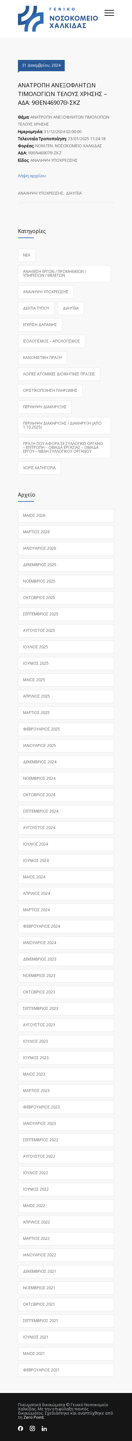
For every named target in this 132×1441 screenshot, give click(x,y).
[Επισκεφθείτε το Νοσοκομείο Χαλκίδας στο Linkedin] (44, 1428)
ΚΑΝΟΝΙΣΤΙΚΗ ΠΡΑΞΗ (42, 357)
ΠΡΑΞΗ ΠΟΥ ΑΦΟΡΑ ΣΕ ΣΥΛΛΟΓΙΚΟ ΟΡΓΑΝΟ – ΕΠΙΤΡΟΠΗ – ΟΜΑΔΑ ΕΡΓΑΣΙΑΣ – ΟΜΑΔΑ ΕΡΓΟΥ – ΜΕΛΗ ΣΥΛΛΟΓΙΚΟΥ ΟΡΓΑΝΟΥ (63, 447)
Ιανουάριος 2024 (39, 942)
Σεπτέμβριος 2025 (40, 614)
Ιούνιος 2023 (36, 1057)
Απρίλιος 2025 (36, 696)
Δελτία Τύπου (36, 308)
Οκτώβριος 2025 (39, 597)
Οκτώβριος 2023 (39, 992)
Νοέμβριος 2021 (39, 1288)
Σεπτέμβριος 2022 (40, 1140)
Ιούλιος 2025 (35, 647)
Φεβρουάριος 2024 (41, 926)
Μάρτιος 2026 (36, 532)
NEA (26, 255)
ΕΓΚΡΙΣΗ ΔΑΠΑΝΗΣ (40, 324)
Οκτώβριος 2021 (39, 1304)
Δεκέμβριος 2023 (39, 959)
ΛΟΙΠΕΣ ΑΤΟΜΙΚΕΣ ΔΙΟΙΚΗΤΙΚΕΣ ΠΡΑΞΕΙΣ (59, 374)
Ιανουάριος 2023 (39, 1123)
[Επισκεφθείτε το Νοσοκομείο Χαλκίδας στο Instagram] (32, 1428)
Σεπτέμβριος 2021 (40, 1320)
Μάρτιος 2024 (36, 910)
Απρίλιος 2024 (36, 893)
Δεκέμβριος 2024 (39, 762)
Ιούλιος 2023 (35, 1041)
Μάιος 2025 (34, 679)
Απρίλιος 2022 (36, 1222)
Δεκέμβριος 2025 (39, 564)
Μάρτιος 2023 (36, 1090)
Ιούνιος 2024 (36, 860)
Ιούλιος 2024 (35, 844)
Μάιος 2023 (34, 1074)
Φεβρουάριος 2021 (41, 1370)
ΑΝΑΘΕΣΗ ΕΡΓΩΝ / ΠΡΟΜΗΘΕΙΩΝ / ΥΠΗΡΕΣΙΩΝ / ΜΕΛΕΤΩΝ (54, 273)
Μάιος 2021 (34, 1353)
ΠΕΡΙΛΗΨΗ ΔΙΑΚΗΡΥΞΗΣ (45, 407)
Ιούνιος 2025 (36, 663)
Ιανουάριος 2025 (39, 745)
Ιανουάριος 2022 (39, 1255)
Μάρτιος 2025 (36, 712)
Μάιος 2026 (34, 515)
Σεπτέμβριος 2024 (40, 811)
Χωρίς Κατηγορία (39, 467)
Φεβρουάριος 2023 (41, 1107)
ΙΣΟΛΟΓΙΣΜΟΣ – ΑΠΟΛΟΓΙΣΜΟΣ (51, 341)
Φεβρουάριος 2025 (41, 729)
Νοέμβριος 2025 (39, 581)
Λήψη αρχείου (32, 176)
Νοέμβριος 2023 (39, 975)
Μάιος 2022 (34, 1205)
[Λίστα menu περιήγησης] (109, 19)
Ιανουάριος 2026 (39, 548)
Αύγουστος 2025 (39, 630)
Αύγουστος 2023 (39, 1025)
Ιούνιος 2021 (36, 1337)
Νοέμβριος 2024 (39, 778)
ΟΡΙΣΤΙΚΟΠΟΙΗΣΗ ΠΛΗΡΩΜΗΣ (50, 390)
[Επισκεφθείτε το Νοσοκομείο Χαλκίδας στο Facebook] (20, 1428)
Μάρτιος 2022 (36, 1238)
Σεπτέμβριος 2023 (40, 1008)
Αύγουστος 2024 (39, 827)
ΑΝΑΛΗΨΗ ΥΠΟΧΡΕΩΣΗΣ (40, 193)
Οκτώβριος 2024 (39, 795)
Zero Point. (34, 1417)
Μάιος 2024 (34, 877)
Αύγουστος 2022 (39, 1156)
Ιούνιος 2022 (36, 1189)
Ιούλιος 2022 (35, 1172)
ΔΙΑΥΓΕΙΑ (74, 193)
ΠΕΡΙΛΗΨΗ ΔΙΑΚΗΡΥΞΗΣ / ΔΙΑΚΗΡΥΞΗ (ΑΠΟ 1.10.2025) (62, 425)
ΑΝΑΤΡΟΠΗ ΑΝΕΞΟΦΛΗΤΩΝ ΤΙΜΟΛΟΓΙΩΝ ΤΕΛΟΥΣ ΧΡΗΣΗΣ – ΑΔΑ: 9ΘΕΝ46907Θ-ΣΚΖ (62, 93)
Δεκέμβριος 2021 (39, 1271)
